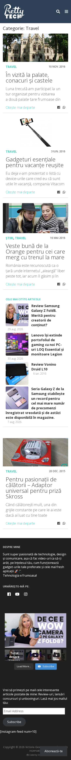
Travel (11, 67)
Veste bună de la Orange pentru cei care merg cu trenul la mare (35, 251)
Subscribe (14, 722)
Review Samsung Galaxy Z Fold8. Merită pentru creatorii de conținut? (45, 315)
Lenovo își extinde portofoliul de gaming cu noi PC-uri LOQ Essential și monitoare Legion (47, 345)
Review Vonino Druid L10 (43, 366)
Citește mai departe (20, 107)
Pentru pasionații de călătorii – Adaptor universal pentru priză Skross (33, 487)
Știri (9, 238)
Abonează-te (53, 751)
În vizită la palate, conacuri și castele (29, 77)
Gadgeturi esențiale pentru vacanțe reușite (35, 162)
